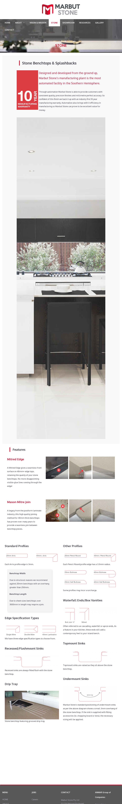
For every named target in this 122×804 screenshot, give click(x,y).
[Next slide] (101, 278)
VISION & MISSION (38, 23)
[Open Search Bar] (5, 37)
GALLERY (99, 23)
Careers (35, 799)
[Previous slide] (20, 278)
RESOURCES (84, 23)
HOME (7, 23)
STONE (54, 23)
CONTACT (9, 30)
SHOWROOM (68, 23)
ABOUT (18, 23)
